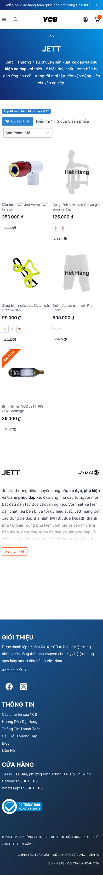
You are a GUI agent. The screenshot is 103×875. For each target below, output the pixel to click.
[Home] (50, 36)
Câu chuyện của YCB (19, 714)
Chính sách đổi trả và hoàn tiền (73, 863)
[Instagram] (23, 686)
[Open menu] (4, 19)
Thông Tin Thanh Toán (21, 729)
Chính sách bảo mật (34, 854)
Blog (6, 743)
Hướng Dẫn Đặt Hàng (19, 721)
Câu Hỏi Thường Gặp (19, 736)
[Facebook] (9, 686)
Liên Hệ (8, 750)
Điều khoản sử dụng (69, 854)
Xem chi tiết (12, 670)
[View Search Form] (15, 19)
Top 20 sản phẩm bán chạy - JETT (26, 111)
